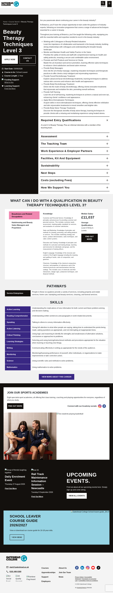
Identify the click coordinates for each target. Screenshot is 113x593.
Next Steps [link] (48, 172)
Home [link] (5, 22)
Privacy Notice (79, 577)
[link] (10, 4)
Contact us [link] (27, 59)
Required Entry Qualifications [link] (61, 120)
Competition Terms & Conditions (88, 580)
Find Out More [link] (10, 89)
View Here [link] (17, 537)
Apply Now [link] (9, 59)
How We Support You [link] (55, 187)
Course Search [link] (14, 22)
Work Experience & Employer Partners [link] (66, 150)
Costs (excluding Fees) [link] (56, 180)
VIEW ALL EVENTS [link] (77, 496)
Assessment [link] (49, 136)
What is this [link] (8, 82)
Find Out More (89, 238)
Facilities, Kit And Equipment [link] (60, 158)
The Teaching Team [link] (54, 143)
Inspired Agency (82, 587)
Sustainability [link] (50, 165)
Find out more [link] (15, 406)
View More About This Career (56, 377)
